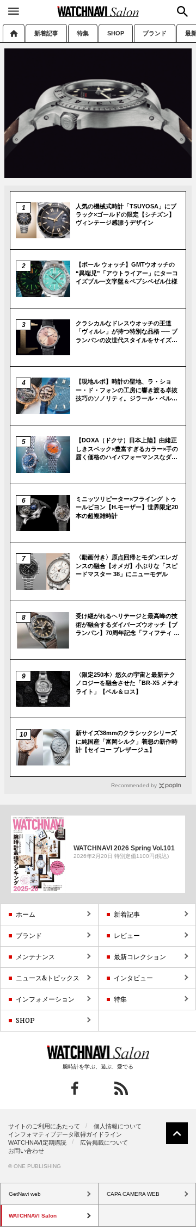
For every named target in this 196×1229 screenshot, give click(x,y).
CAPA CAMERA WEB (133, 1194)
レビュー (127, 935)
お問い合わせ (26, 1150)
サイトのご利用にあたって (44, 1126)
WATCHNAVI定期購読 (37, 1142)
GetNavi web (98, 1052)
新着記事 (46, 33)
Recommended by (134, 785)
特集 (83, 33)
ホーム (13, 33)
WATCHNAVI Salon (98, 11)
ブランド (155, 33)
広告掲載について (104, 1142)
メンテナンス (35, 957)
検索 (182, 11)
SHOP (115, 33)
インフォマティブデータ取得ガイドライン (65, 1134)
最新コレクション (140, 957)
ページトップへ (177, 1133)
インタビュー (133, 978)
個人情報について (118, 1126)
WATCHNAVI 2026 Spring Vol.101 (124, 848)
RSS (121, 1088)
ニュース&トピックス (47, 978)
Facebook (75, 1088)
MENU (13, 10)
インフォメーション (45, 999)
